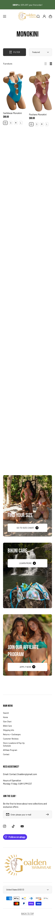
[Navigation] (4, 16)
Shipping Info (8, 730)
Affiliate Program (10, 750)
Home (5, 717)
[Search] (38, 16)
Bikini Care (7, 725)
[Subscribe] (48, 814)
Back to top (27, 913)
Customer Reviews (10, 738)
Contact (6, 754)
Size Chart (7, 721)
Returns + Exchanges (12, 734)
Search (6, 713)
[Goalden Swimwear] (27, 16)
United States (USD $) (15, 889)
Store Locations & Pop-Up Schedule (14, 744)
